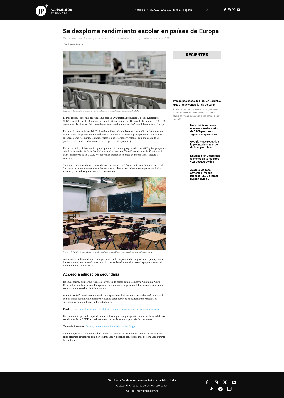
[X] (94, 354)
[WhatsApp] (108, 354)
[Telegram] (101, 354)
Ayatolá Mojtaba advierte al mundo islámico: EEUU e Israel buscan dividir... (204, 174)
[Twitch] (229, 389)
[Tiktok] (211, 389)
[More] (135, 354)
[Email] (122, 354)
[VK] (115, 354)
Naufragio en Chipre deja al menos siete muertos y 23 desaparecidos (205, 158)
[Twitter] (234, 10)
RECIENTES (197, 55)
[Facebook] (225, 10)
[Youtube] (238, 10)
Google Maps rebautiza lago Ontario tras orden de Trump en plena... (204, 144)
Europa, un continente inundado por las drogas (111, 326)
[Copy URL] (128, 354)
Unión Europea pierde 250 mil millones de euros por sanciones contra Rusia (118, 308)
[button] (207, 10)
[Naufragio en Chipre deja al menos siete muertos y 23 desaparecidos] (180, 159)
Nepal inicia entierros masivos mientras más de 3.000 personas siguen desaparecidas (204, 130)
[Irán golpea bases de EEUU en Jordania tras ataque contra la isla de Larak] (197, 79)
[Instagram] (229, 10)
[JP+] (54, 10)
